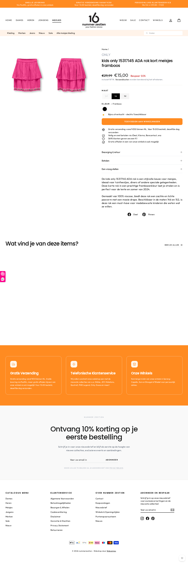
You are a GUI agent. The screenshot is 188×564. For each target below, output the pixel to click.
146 (116, 96)
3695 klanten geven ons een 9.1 (122, 138)
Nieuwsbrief (101, 507)
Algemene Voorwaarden (62, 498)
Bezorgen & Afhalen (60, 507)
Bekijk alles (172, 245)
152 (125, 96)
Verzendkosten (122, 79)
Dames (19, 20)
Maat (105, 90)
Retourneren (57, 530)
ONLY (106, 55)
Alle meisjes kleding (66, 33)
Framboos (104, 109)
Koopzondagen (103, 503)
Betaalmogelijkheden (61, 503)
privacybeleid (116, 468)
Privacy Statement (60, 525)
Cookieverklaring (59, 512)
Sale (133, 20)
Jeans (32, 33)
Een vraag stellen (110, 169)
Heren (30, 20)
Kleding (10, 33)
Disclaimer (56, 516)
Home (9, 20)
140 (106, 96)
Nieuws (99, 521)
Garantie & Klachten (60, 521)
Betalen (105, 160)
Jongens (43, 20)
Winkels (158, 20)
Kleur (112, 104)
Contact (144, 20)
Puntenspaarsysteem (106, 516)
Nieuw (123, 20)
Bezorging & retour (111, 152)
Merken (22, 33)
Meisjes (56, 20)
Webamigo (111, 551)
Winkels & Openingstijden (108, 512)
